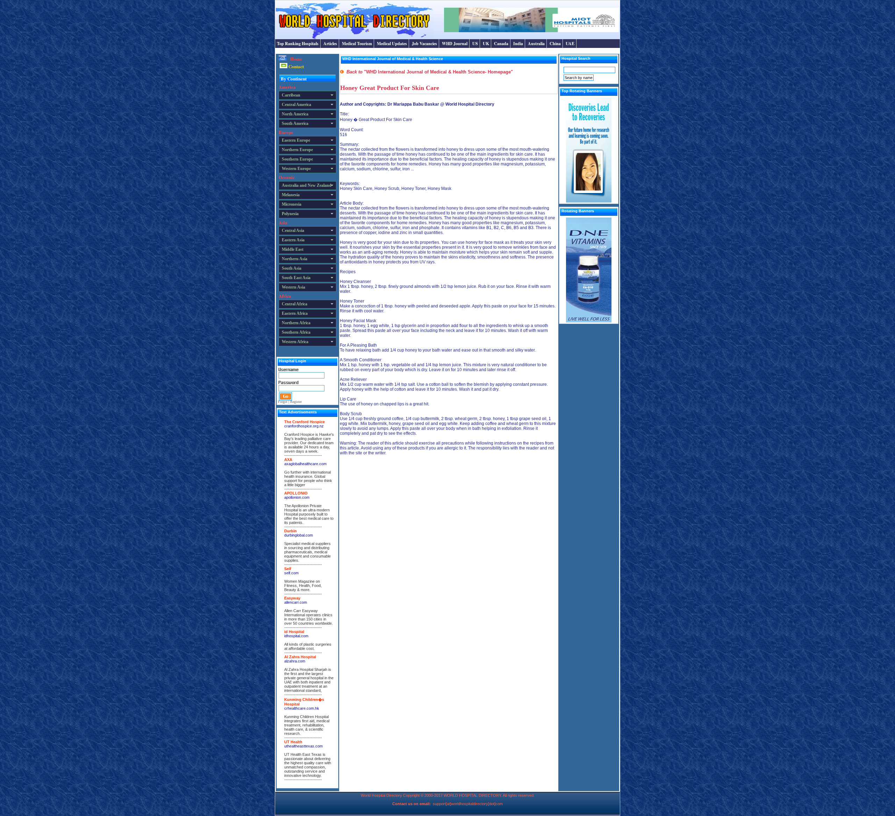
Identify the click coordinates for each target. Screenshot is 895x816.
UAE (570, 44)
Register (296, 402)
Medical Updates (392, 44)
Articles (330, 44)
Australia (536, 44)
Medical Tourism (357, 44)
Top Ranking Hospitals (297, 44)
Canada (501, 44)
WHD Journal (454, 44)
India (518, 44)
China (555, 44)
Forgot (282, 402)
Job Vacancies (424, 44)
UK (486, 44)
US (475, 44)
